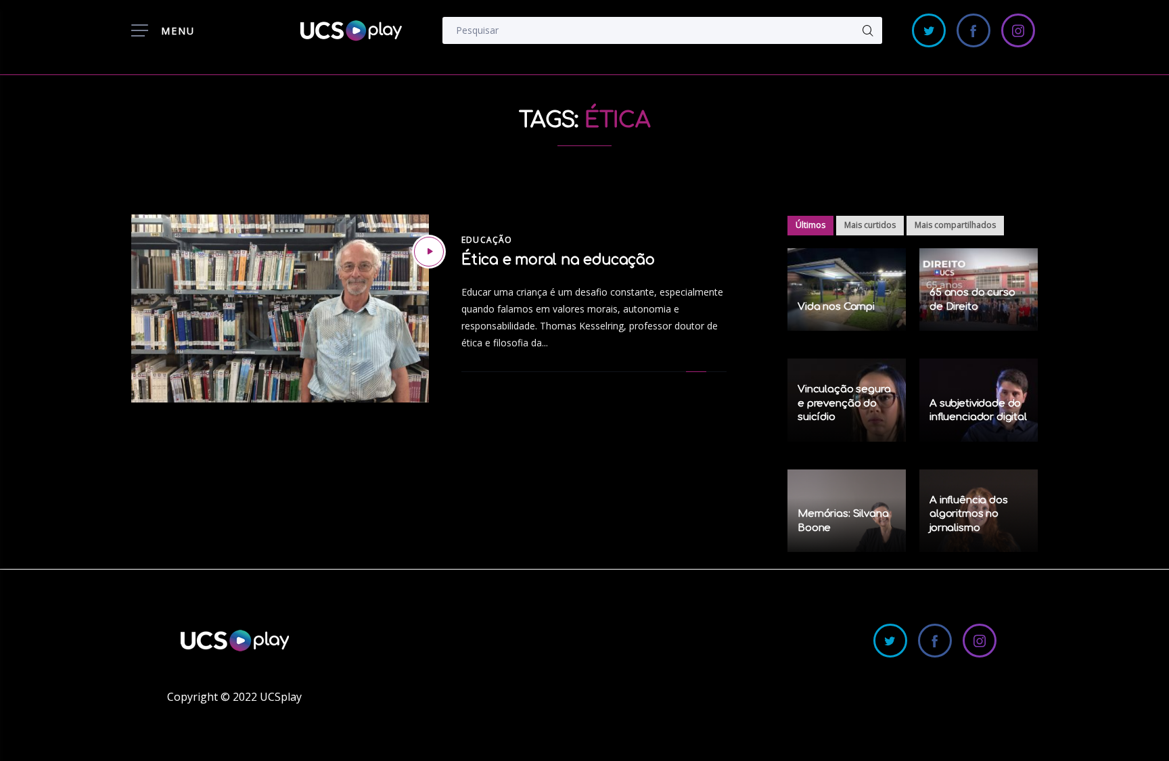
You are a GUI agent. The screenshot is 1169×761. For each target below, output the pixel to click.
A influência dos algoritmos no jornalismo (969, 514)
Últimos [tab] (810, 225)
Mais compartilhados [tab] (955, 225)
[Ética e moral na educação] (429, 252)
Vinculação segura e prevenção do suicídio (844, 403)
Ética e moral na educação (558, 260)
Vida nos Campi (836, 307)
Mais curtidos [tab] (870, 225)
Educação (487, 240)
